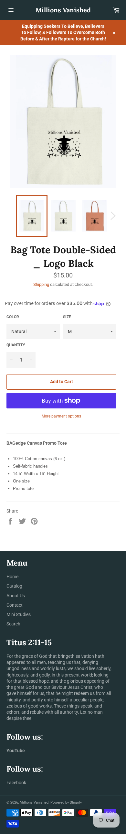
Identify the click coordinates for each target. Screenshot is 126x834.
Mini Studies (18, 614)
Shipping (41, 284)
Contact (14, 605)
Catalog (14, 586)
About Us (15, 595)
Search (13, 623)
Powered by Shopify (66, 802)
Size (67, 317)
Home (12, 576)
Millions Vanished (63, 10)
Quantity (15, 345)
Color (12, 317)
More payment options (61, 416)
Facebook (16, 782)
